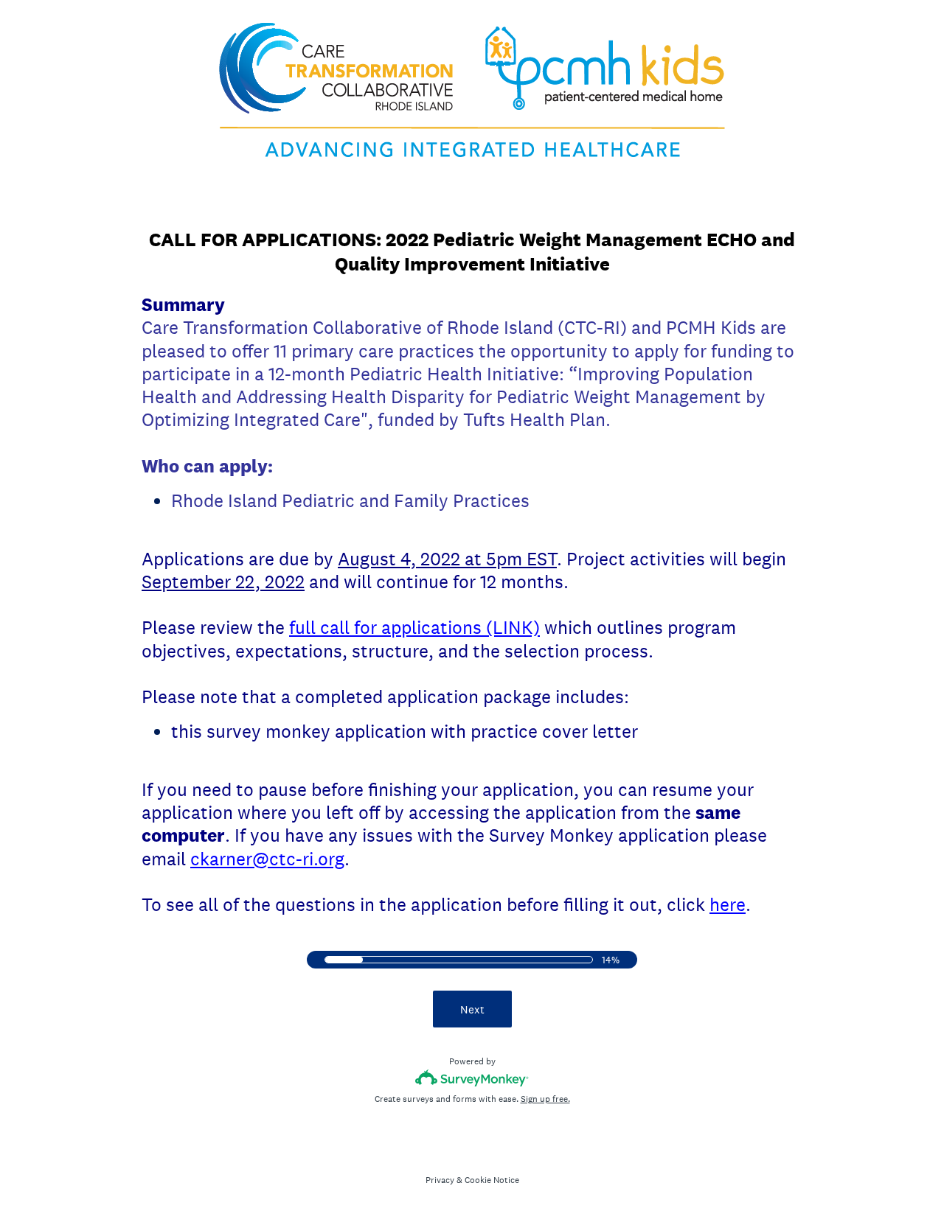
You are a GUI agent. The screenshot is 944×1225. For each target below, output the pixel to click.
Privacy (440, 1180)
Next (472, 1009)
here (727, 904)
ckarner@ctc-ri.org (267, 858)
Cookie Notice (492, 1180)
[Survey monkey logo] (472, 1078)
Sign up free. (545, 1099)
